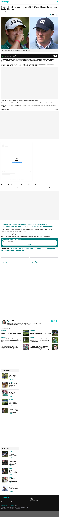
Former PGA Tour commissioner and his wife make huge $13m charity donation (11, 332)
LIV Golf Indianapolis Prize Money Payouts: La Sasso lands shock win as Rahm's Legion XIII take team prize (13, 489)
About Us (31, 498)
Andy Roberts (3, 13)
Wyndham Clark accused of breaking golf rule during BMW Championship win (40, 332)
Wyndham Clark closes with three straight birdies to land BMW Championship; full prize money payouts (40, 348)
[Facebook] (2, 502)
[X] (8, 502)
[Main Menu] (57, 1)
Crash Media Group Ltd (8, 505)
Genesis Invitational (8, 255)
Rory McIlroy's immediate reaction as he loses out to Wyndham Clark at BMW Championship (40, 340)
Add (55, 55)
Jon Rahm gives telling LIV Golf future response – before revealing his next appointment (13, 480)
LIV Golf (10, 373)
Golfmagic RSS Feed (34, 500)
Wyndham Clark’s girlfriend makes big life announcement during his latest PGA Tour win (26, 224)
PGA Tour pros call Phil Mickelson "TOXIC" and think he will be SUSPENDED (44, 262)
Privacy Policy (23, 245)
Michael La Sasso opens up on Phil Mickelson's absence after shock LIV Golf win (13, 411)
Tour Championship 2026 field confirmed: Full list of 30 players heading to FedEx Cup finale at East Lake (10, 348)
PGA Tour (3, 330)
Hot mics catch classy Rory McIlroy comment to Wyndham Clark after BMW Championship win (28, 226)
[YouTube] (12, 502)
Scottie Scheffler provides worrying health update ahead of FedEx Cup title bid (11, 340)
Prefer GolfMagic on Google (11, 55)
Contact (31, 499)
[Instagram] (5, 502)
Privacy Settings (33, 502)
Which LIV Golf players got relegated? (12, 377)
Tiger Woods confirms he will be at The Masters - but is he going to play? (14, 262)
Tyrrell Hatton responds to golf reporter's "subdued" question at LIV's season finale (13, 463)
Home (2, 5)
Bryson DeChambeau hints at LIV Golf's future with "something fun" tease (13, 471)
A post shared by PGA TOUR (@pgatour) (16, 179)
